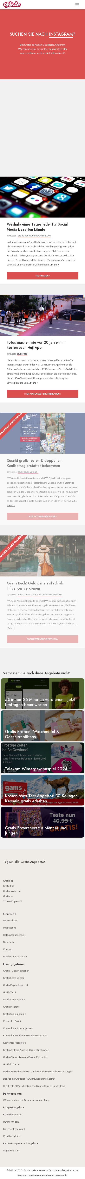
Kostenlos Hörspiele (14, 1042)
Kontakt (7, 949)
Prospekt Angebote (13, 1107)
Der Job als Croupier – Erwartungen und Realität (29, 1078)
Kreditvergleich (11, 1136)
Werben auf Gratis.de (15, 956)
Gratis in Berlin (11, 1064)
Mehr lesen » (42, 275)
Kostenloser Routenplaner (17, 1028)
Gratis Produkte (24, 595)
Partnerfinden (11, 1121)
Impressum (9, 927)
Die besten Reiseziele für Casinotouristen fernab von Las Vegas (37, 1071)
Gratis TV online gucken (16, 970)
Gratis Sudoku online (14, 1013)
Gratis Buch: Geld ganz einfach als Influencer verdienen (35, 586)
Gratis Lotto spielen (14, 977)
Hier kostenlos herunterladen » (42, 393)
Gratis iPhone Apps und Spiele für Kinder (25, 1057)
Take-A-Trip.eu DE (12, 901)
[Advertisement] (42, 123)
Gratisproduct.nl (12, 891)
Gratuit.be (8, 885)
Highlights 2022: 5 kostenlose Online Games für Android (34, 1085)
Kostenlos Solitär (12, 1021)
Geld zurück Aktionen (28, 472)
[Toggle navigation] (77, 4)
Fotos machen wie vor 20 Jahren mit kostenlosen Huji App (36, 345)
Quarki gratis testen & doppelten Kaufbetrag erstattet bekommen (34, 463)
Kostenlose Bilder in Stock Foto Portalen (25, 1035)
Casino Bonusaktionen (28, 236)
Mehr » (55, 264)
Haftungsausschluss (14, 934)
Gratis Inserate (11, 1006)
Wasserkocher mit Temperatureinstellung (26, 1100)
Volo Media (61, 1175)
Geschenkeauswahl (14, 1128)
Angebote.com (11, 1150)
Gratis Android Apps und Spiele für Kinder (26, 1049)
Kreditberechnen (12, 1114)
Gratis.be (8, 880)
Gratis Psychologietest (15, 985)
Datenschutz (10, 920)
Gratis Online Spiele (14, 999)
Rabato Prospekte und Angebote (20, 1143)
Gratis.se (8, 896)
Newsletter (9, 942)
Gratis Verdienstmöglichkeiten (47, 595)
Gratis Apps (45, 236)
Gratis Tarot (9, 992)
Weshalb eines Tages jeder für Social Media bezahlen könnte (37, 227)
